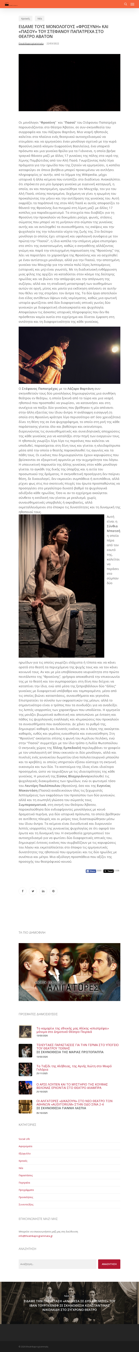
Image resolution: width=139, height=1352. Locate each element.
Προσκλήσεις (26, 1197)
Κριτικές (25, 18)
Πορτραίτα (24, 1182)
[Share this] (22, 891)
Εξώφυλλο (25, 1153)
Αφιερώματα (25, 1146)
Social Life (24, 1139)
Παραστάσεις (26, 1175)
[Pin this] (53, 891)
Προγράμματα (26, 1189)
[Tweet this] (33, 891)
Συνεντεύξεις (26, 1204)
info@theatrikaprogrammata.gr (36, 1236)
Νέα (39, 18)
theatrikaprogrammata (31, 43)
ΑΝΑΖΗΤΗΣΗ (109, 1264)
